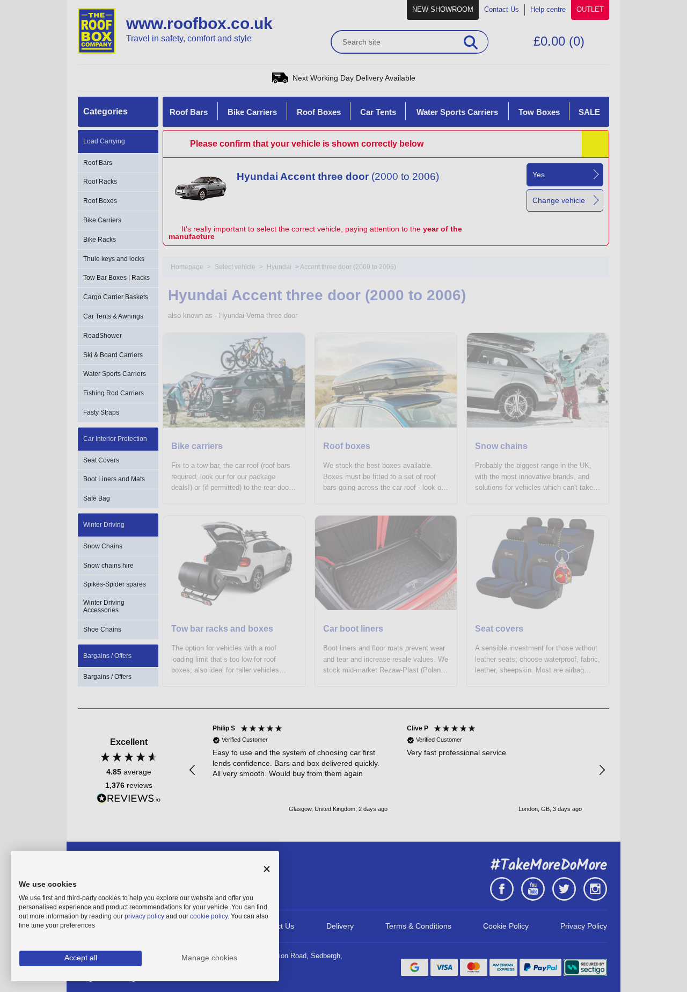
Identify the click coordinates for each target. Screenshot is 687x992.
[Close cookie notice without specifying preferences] (266, 869)
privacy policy (144, 916)
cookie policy (209, 916)
